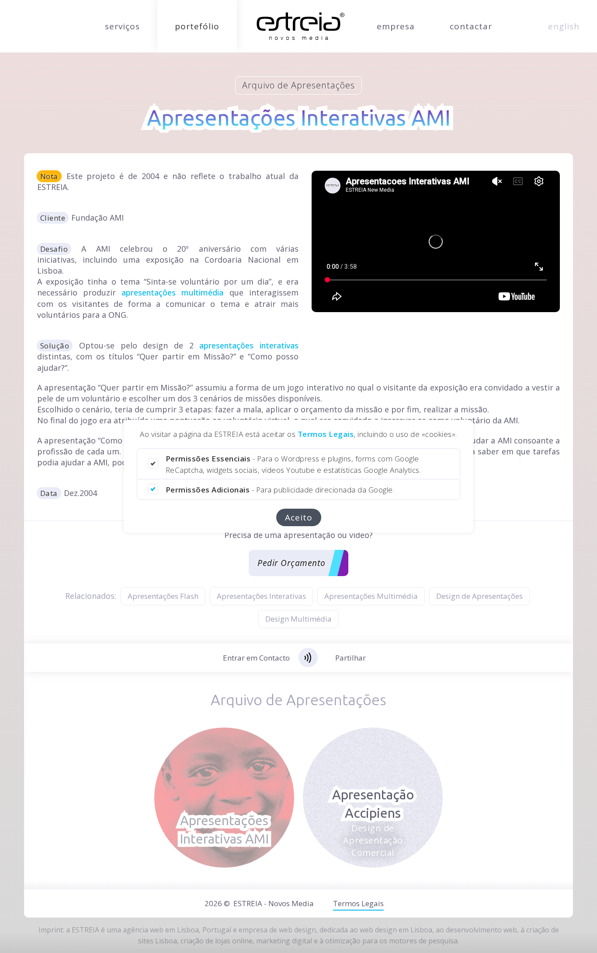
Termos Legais (326, 434)
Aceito (298, 518)
